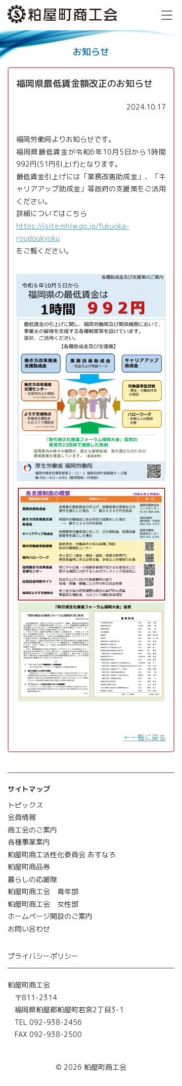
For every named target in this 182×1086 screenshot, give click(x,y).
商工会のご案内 (32, 830)
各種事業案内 (29, 842)
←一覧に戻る (144, 737)
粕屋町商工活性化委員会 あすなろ (62, 854)
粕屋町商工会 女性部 (43, 904)
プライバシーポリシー (43, 956)
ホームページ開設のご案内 (50, 916)
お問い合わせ (29, 929)
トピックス (25, 805)
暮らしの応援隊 (32, 879)
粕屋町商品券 (29, 866)
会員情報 (22, 817)
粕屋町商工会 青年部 (43, 891)
